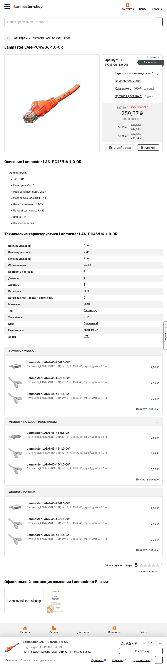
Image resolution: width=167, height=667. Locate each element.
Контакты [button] (128, 9)
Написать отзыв (148, 571)
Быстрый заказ (120, 147)
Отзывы (25, 660)
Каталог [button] (25, 632)
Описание (11, 660)
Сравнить (97, 660)
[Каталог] (7, 6)
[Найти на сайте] (159, 22)
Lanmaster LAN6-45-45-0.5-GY (48, 362)
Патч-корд (90, 310)
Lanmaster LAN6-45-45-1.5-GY (48, 394)
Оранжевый (91, 323)
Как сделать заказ (45, 660)
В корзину (148, 147)
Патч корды (20, 37)
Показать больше (147, 409)
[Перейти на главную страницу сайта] (32, 6)
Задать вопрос (165, 333)
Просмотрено (142, 660)
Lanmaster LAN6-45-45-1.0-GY (48, 378)
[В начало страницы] (159, 660)
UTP (86, 316)
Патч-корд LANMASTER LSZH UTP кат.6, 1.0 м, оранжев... (57, 651)
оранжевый (91, 329)
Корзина (157, 9)
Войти (143, 9)
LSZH (87, 303)
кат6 (86, 290)
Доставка (83, 632)
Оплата (53, 632)
